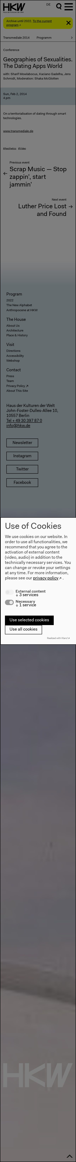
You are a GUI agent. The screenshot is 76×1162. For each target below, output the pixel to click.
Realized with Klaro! (57, 638)
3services (27, 595)
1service (26, 605)
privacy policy (45, 578)
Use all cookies (23, 629)
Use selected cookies (29, 620)
